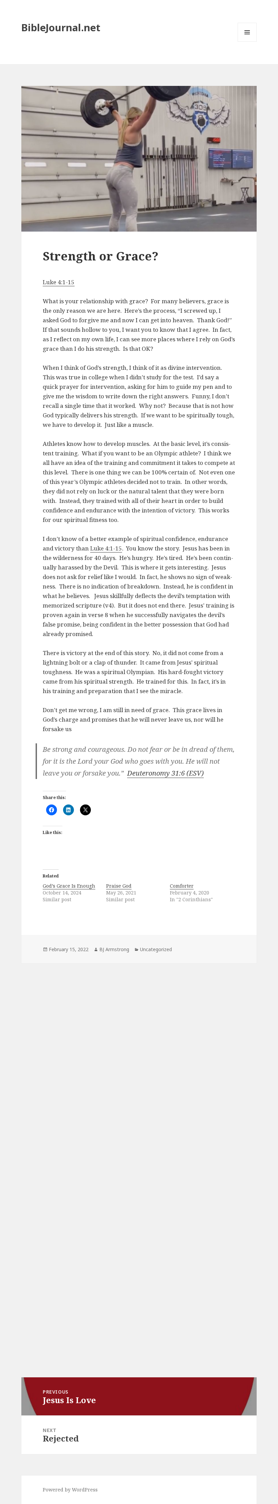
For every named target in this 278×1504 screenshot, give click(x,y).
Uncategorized (156, 949)
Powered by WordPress (70, 1489)
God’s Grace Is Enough (69, 886)
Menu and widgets (247, 41)
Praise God (119, 886)
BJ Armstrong (114, 949)
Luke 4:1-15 (59, 282)
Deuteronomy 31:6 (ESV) (165, 773)
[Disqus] (139, 1058)
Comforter (182, 886)
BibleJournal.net (60, 27)
